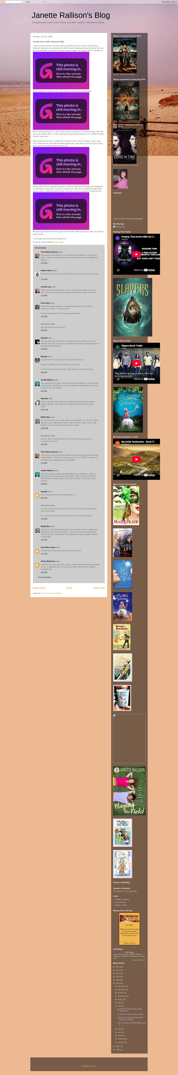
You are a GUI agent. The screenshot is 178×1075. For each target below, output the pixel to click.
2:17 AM (44, 554)
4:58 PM (44, 484)
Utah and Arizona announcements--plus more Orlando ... (130, 1019)
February (121, 1039)
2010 (118, 977)
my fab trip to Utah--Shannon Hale (130, 1014)
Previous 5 (117, 956)
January (121, 1042)
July (120, 1003)
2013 (118, 967)
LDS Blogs (129, 952)
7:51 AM (44, 463)
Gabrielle (44, 398)
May (120, 1029)
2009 (118, 980)
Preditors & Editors (122, 899)
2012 (118, 970)
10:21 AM (44, 410)
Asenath (44, 492)
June (120, 1006)
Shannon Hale (120, 902)
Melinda (44, 357)
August (121, 999)
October (121, 993)
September (122, 996)
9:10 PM (44, 349)
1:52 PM (44, 279)
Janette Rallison (47, 380)
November (122, 989)
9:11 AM (44, 391)
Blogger (93, 1066)
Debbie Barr (45, 417)
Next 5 (125, 956)
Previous (125, 954)
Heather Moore (47, 270)
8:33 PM (44, 498)
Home (69, 588)
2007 (118, 1046)
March (120, 1036)
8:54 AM (44, 372)
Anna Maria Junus (48, 547)
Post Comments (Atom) (52, 593)
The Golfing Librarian (49, 252)
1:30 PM (44, 263)
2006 (118, 1050)
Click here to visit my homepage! (128, 219)
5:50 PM (44, 330)
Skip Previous (134, 956)
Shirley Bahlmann (48, 561)
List (119, 954)
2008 (118, 983)
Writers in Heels (121, 905)
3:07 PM (44, 540)
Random (138, 954)
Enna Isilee (45, 303)
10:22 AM (44, 428)
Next (132, 954)
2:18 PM (44, 296)
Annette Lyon (46, 287)
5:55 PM (44, 572)
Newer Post (39, 588)
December (122, 986)
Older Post (99, 588)
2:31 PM (44, 317)
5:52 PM (44, 444)
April (120, 1032)
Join (115, 954)
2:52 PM (44, 519)
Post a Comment (44, 577)
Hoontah (44, 338)
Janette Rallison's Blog (71, 15)
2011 (118, 973)
